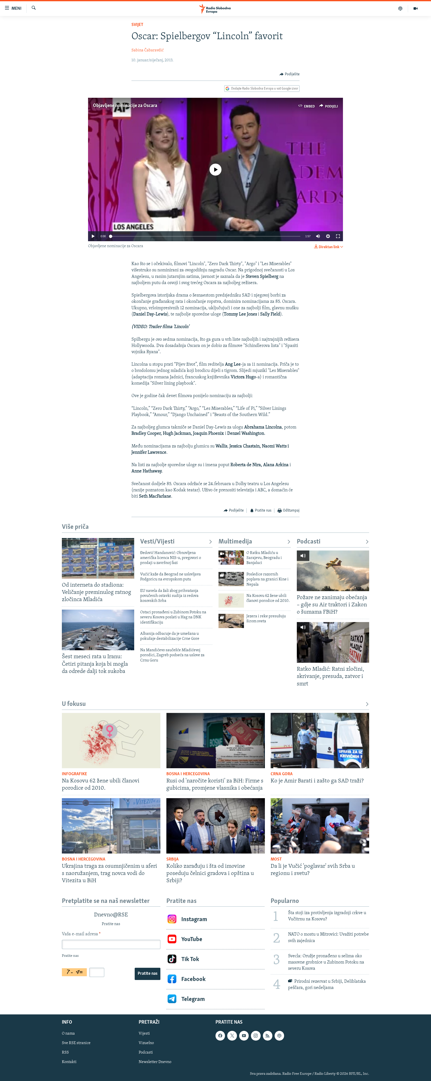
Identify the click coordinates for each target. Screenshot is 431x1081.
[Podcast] (400, 8)
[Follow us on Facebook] (220, 1036)
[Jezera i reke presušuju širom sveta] (231, 621)
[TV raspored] (279, 1036)
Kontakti (69, 1062)
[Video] (415, 8)
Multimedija (235, 542)
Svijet (137, 25)
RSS (65, 1053)
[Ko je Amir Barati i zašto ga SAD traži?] (320, 740)
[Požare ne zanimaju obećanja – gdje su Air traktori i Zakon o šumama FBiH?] (333, 570)
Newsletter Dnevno (155, 1062)
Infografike (74, 774)
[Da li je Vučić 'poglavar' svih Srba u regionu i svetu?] (320, 826)
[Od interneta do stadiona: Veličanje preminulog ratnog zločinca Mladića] (98, 558)
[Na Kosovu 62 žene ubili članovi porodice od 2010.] (231, 600)
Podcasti (309, 542)
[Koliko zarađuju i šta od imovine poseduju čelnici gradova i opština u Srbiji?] (215, 826)
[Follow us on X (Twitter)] (232, 1036)
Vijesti (144, 1034)
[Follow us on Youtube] (244, 1036)
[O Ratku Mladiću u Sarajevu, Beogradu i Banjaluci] (231, 557)
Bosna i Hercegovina (188, 774)
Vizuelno (146, 1043)
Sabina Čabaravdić (147, 50)
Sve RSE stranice (76, 1043)
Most (276, 859)
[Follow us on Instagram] (255, 1036)
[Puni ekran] (338, 236)
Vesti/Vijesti (157, 542)
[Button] (290, 74)
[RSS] (267, 1036)
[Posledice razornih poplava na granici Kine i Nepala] (231, 579)
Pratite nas (147, 974)
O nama (68, 1034)
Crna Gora (282, 774)
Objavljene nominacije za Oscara (125, 105)
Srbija (172, 859)
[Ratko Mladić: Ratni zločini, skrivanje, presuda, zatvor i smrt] (333, 642)
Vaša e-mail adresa (81, 934)
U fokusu (74, 704)
